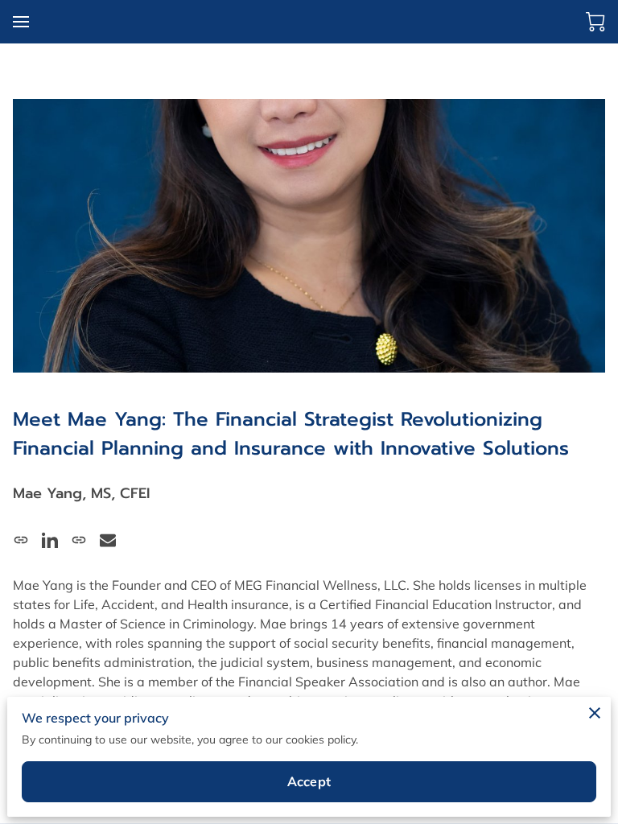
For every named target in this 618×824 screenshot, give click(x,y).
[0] (595, 21)
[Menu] (21, 21)
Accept (309, 781)
